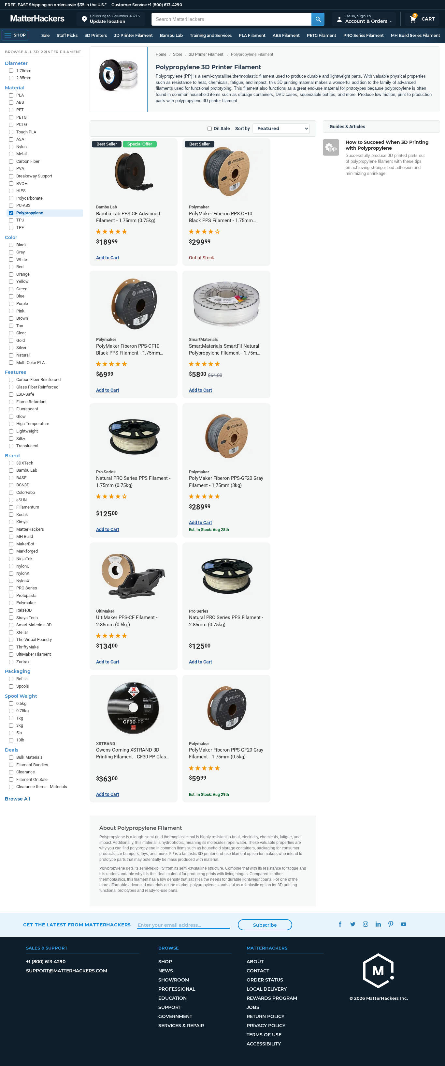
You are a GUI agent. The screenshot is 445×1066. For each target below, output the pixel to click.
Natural (23, 355)
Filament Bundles (32, 764)
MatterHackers (30, 529)
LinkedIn (378, 924)
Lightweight (27, 431)
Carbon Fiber (27, 161)
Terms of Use (264, 1035)
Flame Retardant (31, 401)
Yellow (22, 281)
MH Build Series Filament (415, 35)
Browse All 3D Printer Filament (43, 52)
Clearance (25, 771)
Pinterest (391, 924)
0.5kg (21, 703)
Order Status (265, 980)
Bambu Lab (171, 35)
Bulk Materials (29, 757)
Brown (22, 318)
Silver (21, 347)
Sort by (242, 128)
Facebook (340, 924)
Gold (20, 340)
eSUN (21, 499)
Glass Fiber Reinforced (37, 387)
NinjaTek (24, 558)
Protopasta (26, 595)
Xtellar (22, 632)
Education (172, 998)
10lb (20, 740)
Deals (11, 750)
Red (19, 266)
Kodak (22, 514)
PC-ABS (23, 205)
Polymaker (26, 602)
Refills (22, 678)
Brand (12, 456)
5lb (19, 732)
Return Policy (265, 1016)
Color (11, 237)
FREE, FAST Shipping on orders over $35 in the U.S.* (56, 4)
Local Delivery (267, 989)
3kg (19, 725)
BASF (21, 477)
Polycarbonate (29, 198)
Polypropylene (29, 212)
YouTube (403, 924)
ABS (20, 102)
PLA (20, 95)
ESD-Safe (25, 394)
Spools (22, 686)
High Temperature (32, 423)
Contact (258, 971)
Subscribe (265, 925)
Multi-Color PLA (30, 362)
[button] (111, 19)
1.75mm (23, 70)
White (21, 259)
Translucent (27, 445)
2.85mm (23, 77)
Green (21, 288)
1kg (19, 718)
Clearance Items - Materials (41, 786)
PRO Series (26, 588)
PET (20, 109)
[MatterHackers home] (37, 19)
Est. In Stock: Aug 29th (209, 794)
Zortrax (22, 661)
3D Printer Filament (133, 35)
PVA (20, 168)
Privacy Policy (266, 1025)
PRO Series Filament (363, 35)
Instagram (365, 924)
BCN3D (23, 484)
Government (175, 1016)
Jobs (253, 1007)
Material (14, 88)
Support (169, 1007)
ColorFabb (25, 492)
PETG (21, 117)
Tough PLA (26, 131)
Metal (21, 153)
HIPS (21, 190)
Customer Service (129, 4)
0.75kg (22, 710)
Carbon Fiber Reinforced (38, 379)
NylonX (22, 580)
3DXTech (24, 463)
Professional (176, 989)
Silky (20, 438)
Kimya (22, 521)
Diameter (16, 63)
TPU (20, 220)
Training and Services (211, 35)
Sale (45, 35)
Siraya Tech (27, 617)
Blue (20, 296)
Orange (23, 274)
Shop (165, 962)
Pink (20, 311)
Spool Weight (21, 696)
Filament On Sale (32, 779)
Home (161, 54)
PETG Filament (321, 35)
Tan (19, 325)
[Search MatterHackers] (317, 19)
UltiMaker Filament (33, 654)
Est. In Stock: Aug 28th (209, 529)
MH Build (24, 536)
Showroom (173, 980)
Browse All (17, 799)
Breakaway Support (34, 176)
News (165, 971)
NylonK (22, 573)
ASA (20, 139)
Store (177, 54)
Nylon (21, 146)
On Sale (222, 128)
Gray (20, 252)
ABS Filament (286, 35)
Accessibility (264, 1044)
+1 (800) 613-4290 (165, 4)
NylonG (23, 566)
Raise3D (24, 610)
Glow (21, 416)
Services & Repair (181, 1025)
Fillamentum (27, 507)
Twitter (353, 924)
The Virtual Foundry (34, 639)
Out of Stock (201, 257)
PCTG (21, 124)
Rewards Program (272, 998)
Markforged (27, 551)
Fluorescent (27, 408)
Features (15, 372)
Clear (21, 332)
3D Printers (96, 35)
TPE (20, 227)
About (255, 962)
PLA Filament (252, 35)
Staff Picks (67, 35)
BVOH (21, 183)
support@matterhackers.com (66, 971)
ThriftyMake (27, 647)
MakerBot (25, 543)
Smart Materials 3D (34, 624)
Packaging (18, 671)
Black (21, 244)
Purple (22, 303)
